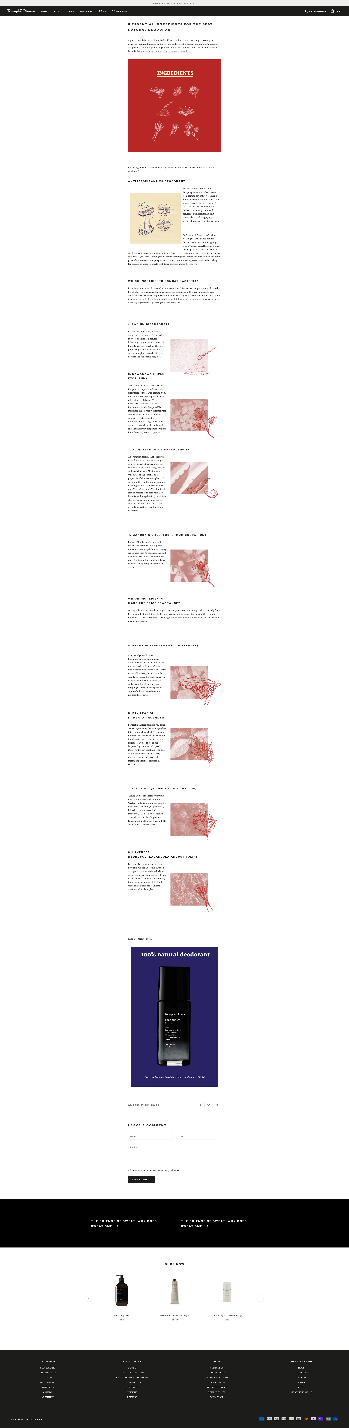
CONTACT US (217, 1367)
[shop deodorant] (174, 1017)
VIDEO (301, 1382)
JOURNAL (86, 11)
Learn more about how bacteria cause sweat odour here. (164, 51)
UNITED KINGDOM (48, 1382)
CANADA (47, 1392)
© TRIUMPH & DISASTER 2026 (27, 1420)
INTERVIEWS (301, 1372)
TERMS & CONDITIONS (132, 1372)
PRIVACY (132, 1387)
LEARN (70, 11)
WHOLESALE (216, 1397)
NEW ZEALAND (47, 1367)
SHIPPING (132, 1392)
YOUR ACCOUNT (216, 1372)
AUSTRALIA (48, 1387)
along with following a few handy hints (184, 299)
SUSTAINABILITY (132, 1382)
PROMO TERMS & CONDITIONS (132, 1377)
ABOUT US (132, 1367)
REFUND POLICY (216, 1392)
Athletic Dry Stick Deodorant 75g (227, 1315)
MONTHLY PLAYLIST (301, 1392)
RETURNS (132, 1397)
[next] (260, 1299)
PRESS (301, 1387)
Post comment (141, 1180)
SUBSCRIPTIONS (216, 1382)
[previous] (89, 1299)
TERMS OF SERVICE (217, 1387)
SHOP (44, 11)
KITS (57, 11)
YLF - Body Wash (122, 1315)
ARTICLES (301, 1377)
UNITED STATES (48, 1372)
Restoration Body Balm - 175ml (174, 1315)
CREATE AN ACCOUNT (216, 1377)
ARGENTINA (47, 1397)
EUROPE (47, 1377)
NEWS (301, 1367)
